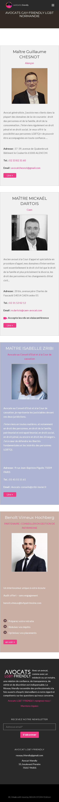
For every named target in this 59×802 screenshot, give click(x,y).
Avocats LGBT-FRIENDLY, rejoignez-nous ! (29, 700)
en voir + (10, 641)
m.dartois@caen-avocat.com (26, 310)
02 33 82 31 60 (17, 160)
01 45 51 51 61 (17, 479)
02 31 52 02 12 (17, 302)
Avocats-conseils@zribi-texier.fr (29, 486)
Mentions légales (29, 705)
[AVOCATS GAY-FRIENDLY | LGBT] (17, 5)
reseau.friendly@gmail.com (29, 755)
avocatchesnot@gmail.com (25, 167)
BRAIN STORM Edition (40, 797)
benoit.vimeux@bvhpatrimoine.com (22, 602)
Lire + (10, 175)
